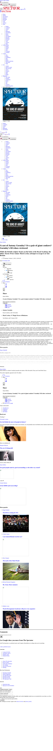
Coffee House (6, 45)
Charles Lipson (6, 534)
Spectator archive (6, 676)
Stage (7, 63)
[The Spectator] (11, 9)
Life (4, 64)
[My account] (24, 9)
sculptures (5, 410)
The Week (8, 77)
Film (7, 58)
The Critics (5, 239)
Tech (7, 30)
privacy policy (28, 701)
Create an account (4, 689)
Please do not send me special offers (9, 698)
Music (7, 59)
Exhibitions (8, 57)
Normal (10, 277)
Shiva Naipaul (6, 558)
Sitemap (4, 667)
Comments (7, 281)
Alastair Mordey (3, 483)
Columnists (8, 79)
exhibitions (5, 409)
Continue (2, 700)
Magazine (8, 31)
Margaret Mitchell (4, 445)
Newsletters (5, 16)
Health (7, 74)
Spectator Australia (7, 672)
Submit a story (6, 654)
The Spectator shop (7, 675)
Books (7, 56)
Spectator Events (6, 677)
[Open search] (1, 132)
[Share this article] (4, 288)
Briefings (5, 19)
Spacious (12, 279)
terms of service (19, 701)
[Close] (1, 637)
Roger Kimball (6, 510)
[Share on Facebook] (6, 284)
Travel (7, 69)
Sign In (22, 9)
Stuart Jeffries (3, 369)
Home (4, 14)
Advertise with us (6, 653)
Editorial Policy (6, 655)
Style (7, 73)
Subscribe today (6, 684)
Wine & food (8, 68)
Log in (10, 689)
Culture (7, 29)
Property (7, 71)
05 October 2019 (6, 260)
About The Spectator (7, 661)
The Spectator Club (7, 679)
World (7, 48)
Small (10, 268)
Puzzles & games (9, 85)
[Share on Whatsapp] (6, 287)
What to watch (9, 67)
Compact (11, 275)
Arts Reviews (6, 408)
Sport (7, 72)
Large (11, 272)
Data (7, 50)
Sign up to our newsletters (8, 685)
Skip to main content (4, 0)
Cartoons (7, 84)
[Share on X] (6, 285)
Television (8, 62)
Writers (4, 15)
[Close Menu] (1, 134)
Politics (7, 26)
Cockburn (8, 27)
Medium (11, 270)
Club (4, 21)
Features (7, 78)
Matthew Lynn (6, 606)
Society (7, 47)
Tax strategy (5, 665)
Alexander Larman (4, 419)
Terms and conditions (7, 663)
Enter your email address (5, 690)
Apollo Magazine (6, 674)
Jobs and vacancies (7, 666)
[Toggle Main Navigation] (1, 9)
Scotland (7, 52)
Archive (4, 23)
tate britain (5, 411)
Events (4, 20)
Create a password (4, 693)
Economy (8, 51)
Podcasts (5, 18)
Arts (6, 55)
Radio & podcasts (9, 61)
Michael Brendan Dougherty (9, 582)
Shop (4, 24)
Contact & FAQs (6, 652)
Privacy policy (6, 662)
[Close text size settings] (4, 266)
